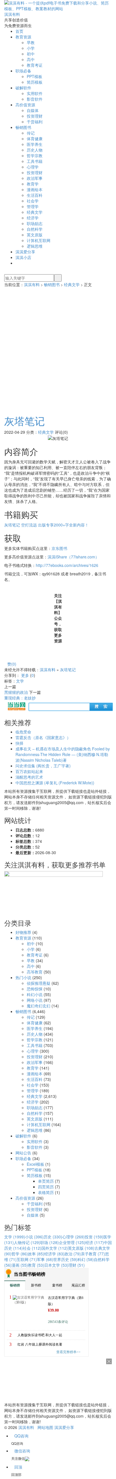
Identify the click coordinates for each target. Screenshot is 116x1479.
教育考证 (35, 65)
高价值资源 (25, 104)
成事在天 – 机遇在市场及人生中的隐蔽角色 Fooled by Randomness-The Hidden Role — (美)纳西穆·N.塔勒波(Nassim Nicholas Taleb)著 (62, 754)
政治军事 (35, 178)
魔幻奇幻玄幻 (38, 1006)
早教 (31, 42)
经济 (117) (94, 1242)
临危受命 (23, 732)
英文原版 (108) (81, 1248)
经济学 (33, 218)
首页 (19, 31)
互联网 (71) (27, 1259)
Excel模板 (35, 1164)
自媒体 (33, 110)
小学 (31, 48)
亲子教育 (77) (93, 1253)
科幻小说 (35, 994)
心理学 (33, 167)
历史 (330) (53, 1237)
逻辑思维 (35, 246)
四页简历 (46, 1186)
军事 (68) (45, 1259)
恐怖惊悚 (35, 989)
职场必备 (23, 71)
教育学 (33, 184)
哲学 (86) (20, 1253)
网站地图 (45, 1427)
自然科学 (35, 229)
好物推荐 (23, 932)
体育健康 (35, 138)
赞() (11, 664)
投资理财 (35, 116)
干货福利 (35, 121)
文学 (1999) (14, 1237)
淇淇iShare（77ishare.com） (73, 557)
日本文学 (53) (56, 1265)
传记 (31, 133)
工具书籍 (35, 161)
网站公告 (23, 1153)
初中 (31, 54)
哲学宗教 (35, 155)
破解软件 (23, 87)
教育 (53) (36, 1265)
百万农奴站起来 (29, 771)
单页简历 (46, 1181)
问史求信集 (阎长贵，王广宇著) (43, 765)
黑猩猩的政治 (16, 692)
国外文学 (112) (54, 1248)
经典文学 (35, 212)
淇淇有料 (32, 284)
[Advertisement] (58, 348)
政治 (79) (72, 1253)
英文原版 (35, 234)
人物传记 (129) (27, 1242)
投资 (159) (94, 1237)
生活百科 (35, 195)
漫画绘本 (35, 189)
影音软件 (35, 99)
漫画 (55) (20, 1265)
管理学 (33, 206)
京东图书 (59, 548)
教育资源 (23, 37)
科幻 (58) (85, 1259)
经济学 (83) (54, 1253)
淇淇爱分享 (25, 251)
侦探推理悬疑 (38, 983)
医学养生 (35, 144)
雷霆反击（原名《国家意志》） (43, 737)
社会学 (33, 201)
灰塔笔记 (24, 420)
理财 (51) (76, 1265)
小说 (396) (34, 1237)
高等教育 (35, 972)
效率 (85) (36, 1253)
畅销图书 (23, 127)
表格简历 (46, 1192)
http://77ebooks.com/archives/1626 (67, 565)
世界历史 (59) (65, 1259)
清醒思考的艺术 (29, 777)
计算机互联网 (38, 240)
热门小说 (23, 977)
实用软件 (35, 93)
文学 (20, 681)
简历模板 (35, 82)
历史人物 (35, 150)
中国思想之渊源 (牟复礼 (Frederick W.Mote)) (54, 782)
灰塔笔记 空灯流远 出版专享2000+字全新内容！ (46, 525)
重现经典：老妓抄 (20, 698)
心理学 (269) (73, 1237)
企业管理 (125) (72, 1242)
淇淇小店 (23, 257)
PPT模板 (34, 76)
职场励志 (35, 223)
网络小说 (35, 1000)
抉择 (19, 743)
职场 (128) (49, 1242)
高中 (31, 59)
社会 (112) (32, 1248)
